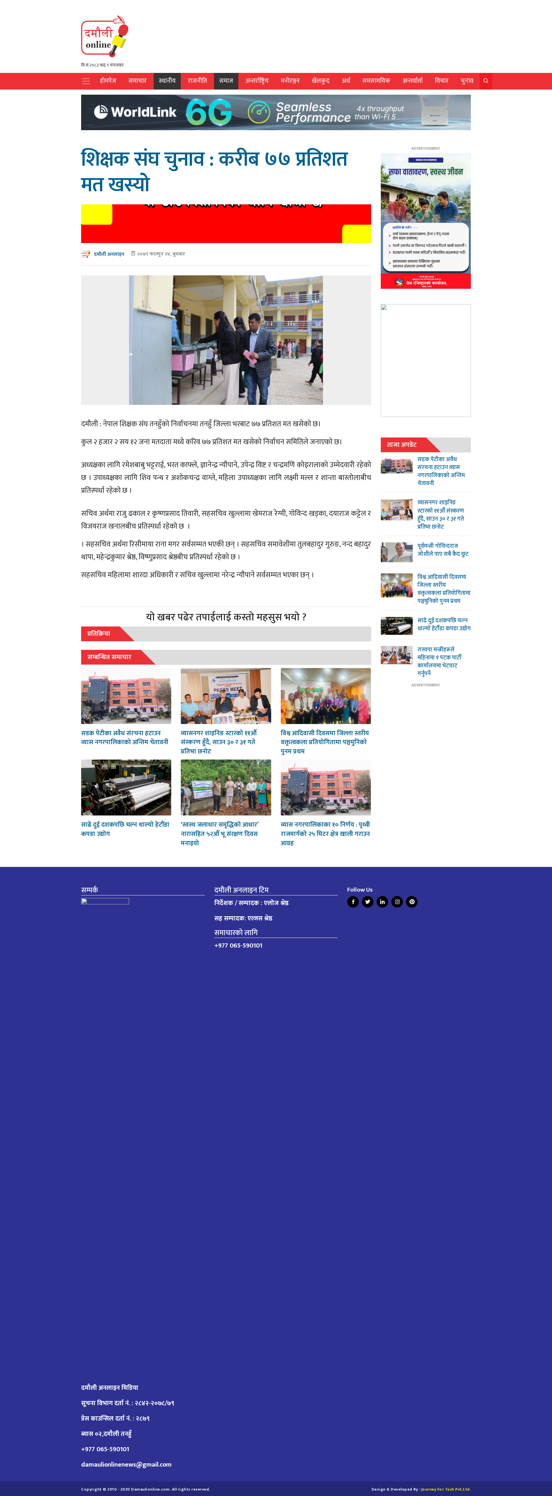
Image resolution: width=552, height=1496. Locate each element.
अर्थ (346, 81)
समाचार (137, 81)
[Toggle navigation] (86, 81)
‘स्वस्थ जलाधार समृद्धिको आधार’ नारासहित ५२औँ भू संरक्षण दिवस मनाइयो (219, 834)
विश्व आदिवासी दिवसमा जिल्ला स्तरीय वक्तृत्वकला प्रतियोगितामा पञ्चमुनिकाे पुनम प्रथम (325, 742)
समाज (226, 81)
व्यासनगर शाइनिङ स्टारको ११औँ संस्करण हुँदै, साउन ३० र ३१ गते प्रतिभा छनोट (219, 742)
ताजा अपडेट (402, 444)
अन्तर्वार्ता (412, 81)
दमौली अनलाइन (109, 254)
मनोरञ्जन (290, 81)
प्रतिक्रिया (99, 633)
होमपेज (108, 81)
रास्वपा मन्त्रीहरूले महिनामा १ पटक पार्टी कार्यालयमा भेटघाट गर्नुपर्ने (440, 662)
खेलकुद (321, 81)
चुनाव (467, 81)
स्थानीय (167, 81)
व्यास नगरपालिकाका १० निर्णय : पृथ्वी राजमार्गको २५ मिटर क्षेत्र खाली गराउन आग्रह (325, 834)
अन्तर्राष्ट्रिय (257, 81)
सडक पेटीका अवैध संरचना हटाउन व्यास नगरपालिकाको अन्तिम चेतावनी (124, 738)
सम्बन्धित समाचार (109, 657)
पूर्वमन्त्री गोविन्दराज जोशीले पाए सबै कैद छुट (443, 550)
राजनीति (197, 81)
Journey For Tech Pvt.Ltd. (446, 1489)
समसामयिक (376, 81)
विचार (441, 81)
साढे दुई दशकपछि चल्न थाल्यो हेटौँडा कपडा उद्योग (125, 829)
